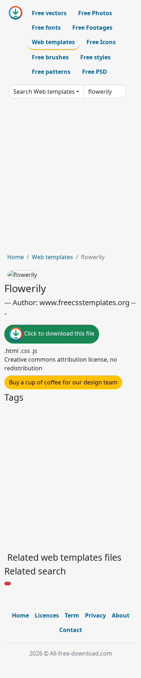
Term (72, 615)
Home (15, 257)
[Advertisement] (70, 178)
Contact (70, 630)
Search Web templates (44, 92)
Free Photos (95, 13)
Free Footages (92, 27)
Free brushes (50, 57)
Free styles (95, 57)
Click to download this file (58, 334)
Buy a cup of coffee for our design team (63, 382)
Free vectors (49, 13)
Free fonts (46, 27)
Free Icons (101, 42)
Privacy (95, 615)
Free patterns (51, 72)
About (120, 615)
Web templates (53, 42)
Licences (47, 615)
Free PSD (94, 72)
